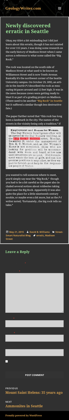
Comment (12, 271)
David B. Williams (40, 232)
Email (10, 332)
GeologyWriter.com (23, 8)
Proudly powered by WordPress (23, 415)
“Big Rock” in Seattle (49, 100)
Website (10, 347)
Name (10, 318)
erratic (40, 235)
